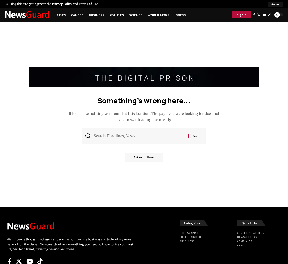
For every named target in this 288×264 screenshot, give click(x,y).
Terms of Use (88, 4)
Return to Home (144, 157)
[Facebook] (254, 14)
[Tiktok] (269, 14)
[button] (276, 4)
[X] (258, 14)
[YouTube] (264, 14)
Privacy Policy (62, 4)
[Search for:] (139, 135)
